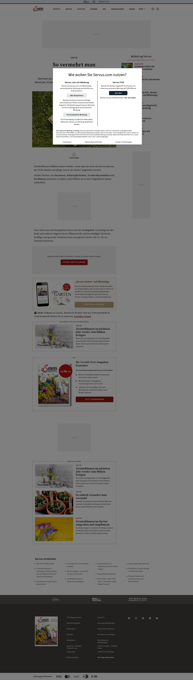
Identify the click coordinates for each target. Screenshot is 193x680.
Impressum (67, 142)
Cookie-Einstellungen (123, 142)
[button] (118, 93)
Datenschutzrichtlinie (93, 142)
